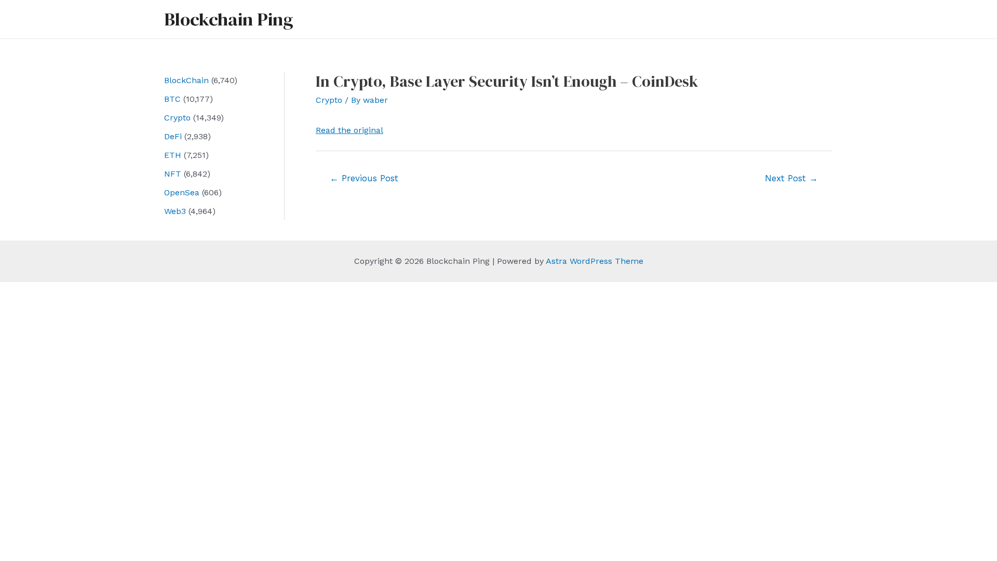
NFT (172, 174)
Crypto (177, 118)
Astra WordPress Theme (594, 261)
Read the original (349, 130)
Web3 (175, 211)
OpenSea (181, 192)
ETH (172, 155)
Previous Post (364, 178)
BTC (172, 99)
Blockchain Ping (228, 19)
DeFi (173, 136)
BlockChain (186, 80)
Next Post (791, 178)
